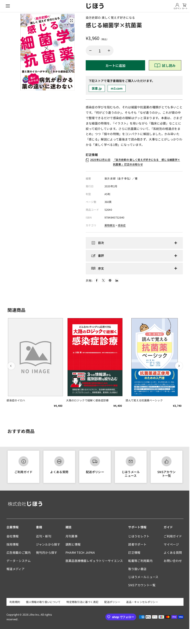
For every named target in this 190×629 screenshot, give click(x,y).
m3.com (116, 88)
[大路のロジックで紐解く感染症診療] (94, 356)
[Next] (177, 366)
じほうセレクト (137, 536)
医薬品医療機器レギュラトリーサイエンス (93, 560)
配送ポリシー (94, 472)
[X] (102, 280)
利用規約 (14, 602)
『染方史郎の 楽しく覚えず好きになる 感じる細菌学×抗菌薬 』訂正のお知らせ (135, 162)
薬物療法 (109, 225)
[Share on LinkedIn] (116, 280)
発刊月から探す (46, 552)
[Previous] (11, 366)
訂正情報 (133, 552)
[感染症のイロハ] (35, 356)
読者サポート (136, 544)
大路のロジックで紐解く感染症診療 (86, 399)
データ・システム (18, 560)
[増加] (109, 51)
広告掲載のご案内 (18, 552)
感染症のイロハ (15, 399)
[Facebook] (96, 280)
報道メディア (15, 569)
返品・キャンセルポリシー (142, 602)
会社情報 (12, 536)
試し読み (169, 65)
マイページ (169, 544)
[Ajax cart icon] (184, 5)
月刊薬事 (71, 536)
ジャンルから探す (48, 544)
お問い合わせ (171, 560)
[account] (177, 5)
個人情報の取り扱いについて (43, 602)
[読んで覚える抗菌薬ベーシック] (153, 356)
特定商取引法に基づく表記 (82, 602)
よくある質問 (59, 472)
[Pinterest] (109, 280)
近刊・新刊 (43, 536)
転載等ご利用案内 (139, 560)
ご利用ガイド (23, 472)
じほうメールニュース (129, 474)
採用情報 (12, 544)
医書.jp (97, 88)
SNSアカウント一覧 (165, 474)
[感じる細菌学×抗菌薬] (71, 21)
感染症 (122, 225)
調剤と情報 (72, 544)
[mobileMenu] (8, 6)
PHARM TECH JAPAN (79, 552)
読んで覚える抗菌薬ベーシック (143, 399)
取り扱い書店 (136, 569)
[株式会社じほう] (95, 6)
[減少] (90, 51)
